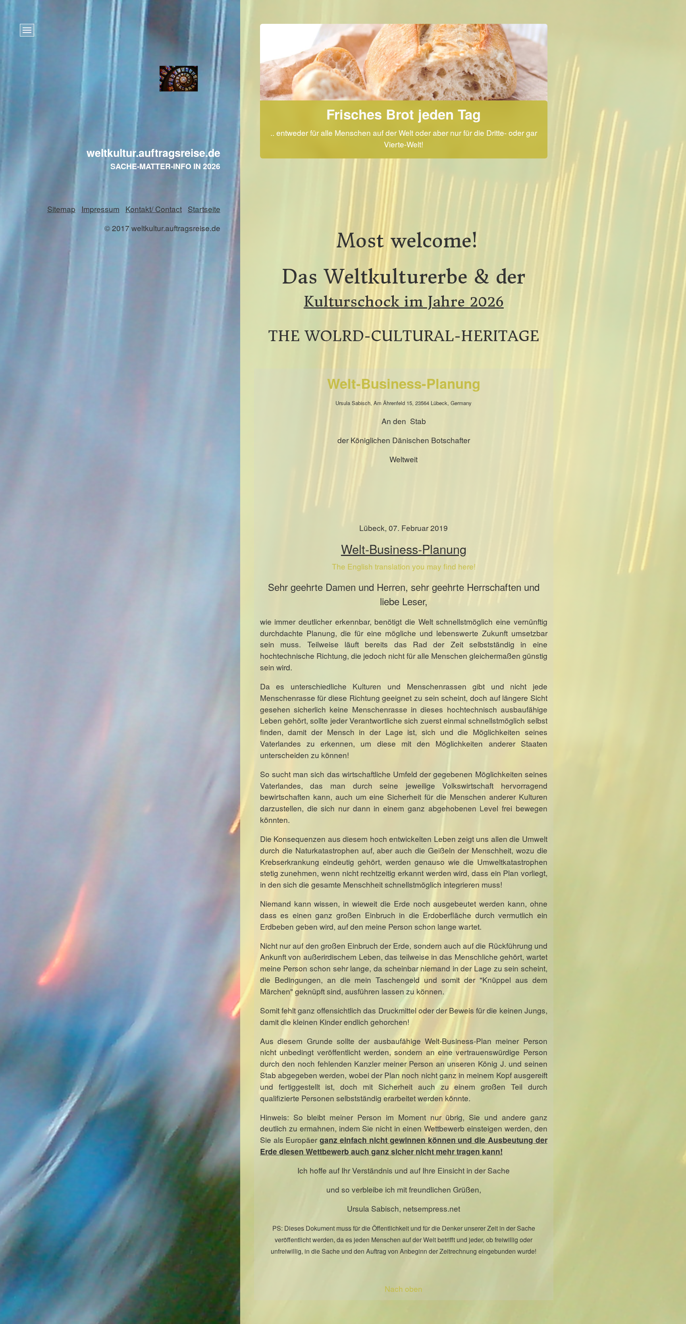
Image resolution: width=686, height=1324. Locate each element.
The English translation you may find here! (404, 566)
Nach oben (403, 1288)
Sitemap (61, 208)
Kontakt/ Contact (153, 208)
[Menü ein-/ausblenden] (27, 30)
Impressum (100, 208)
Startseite (204, 208)
